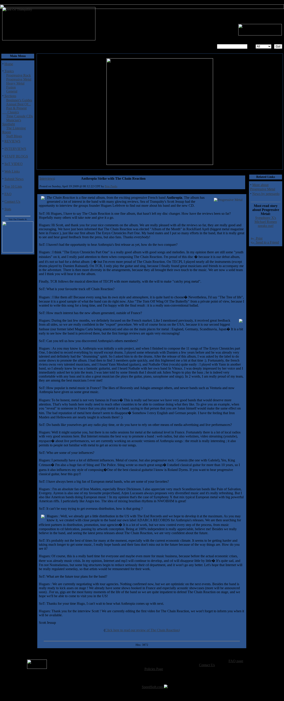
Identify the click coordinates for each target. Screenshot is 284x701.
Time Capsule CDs (19, 116)
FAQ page (236, 661)
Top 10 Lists (13, 186)
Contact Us (12, 201)
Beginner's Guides (19, 100)
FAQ (8, 194)
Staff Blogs (14, 136)
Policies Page (153, 669)
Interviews (46, 178)
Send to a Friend (266, 242)
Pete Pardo (111, 186)
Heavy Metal (15, 83)
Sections (10, 96)
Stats (7, 209)
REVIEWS (12, 141)
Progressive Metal (18, 79)
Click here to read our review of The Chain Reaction (142, 630)
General (11, 91)
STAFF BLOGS (16, 156)
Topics (9, 71)
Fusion (11, 87)
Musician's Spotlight (11, 122)
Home (8, 64)
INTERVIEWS (15, 149)
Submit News (14, 179)
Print (258, 238)
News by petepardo (266, 194)
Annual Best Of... (18, 104)
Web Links (12, 171)
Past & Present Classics (14, 110)
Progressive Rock (18, 75)
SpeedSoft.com (153, 687)
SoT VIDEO (13, 164)
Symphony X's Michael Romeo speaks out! (265, 222)
